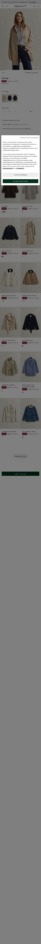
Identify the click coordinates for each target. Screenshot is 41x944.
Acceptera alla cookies (20, 181)
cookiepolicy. (20, 168)
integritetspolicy (8, 168)
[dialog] (20, 160)
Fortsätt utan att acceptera (29, 137)
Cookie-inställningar (20, 175)
